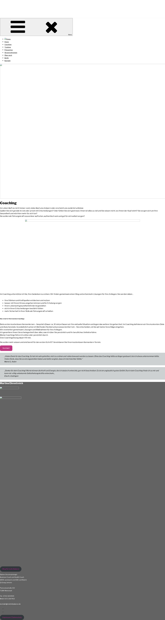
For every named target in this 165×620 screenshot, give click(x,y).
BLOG (6, 58)
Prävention (8, 50)
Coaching (7, 44)
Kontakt (7, 61)
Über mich (8, 55)
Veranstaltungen (10, 52)
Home (6, 42)
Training (7, 47)
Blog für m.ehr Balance (10, 569)
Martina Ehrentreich (24, 8)
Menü (70, 35)
